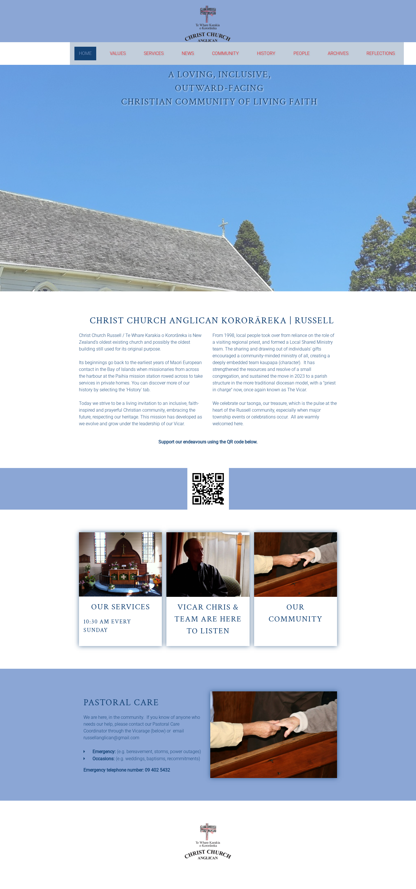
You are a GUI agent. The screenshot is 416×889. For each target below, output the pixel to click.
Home (85, 53)
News (188, 53)
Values (118, 53)
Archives (338, 53)
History (266, 53)
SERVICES (154, 53)
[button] (207, 589)
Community (225, 53)
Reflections (380, 53)
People (301, 53)
